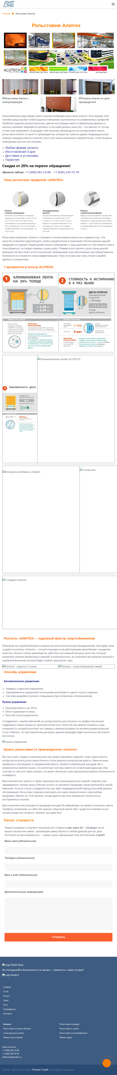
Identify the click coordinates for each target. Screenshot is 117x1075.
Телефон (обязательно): (20, 858)
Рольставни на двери (69, 1024)
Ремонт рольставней (12, 1037)
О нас (6, 991)
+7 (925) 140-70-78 (67, 172)
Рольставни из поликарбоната (73, 1033)
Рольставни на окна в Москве (17, 1028)
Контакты (7, 1014)
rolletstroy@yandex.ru (12, 1057)
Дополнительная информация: (24, 891)
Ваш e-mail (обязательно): (21, 875)
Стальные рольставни (13, 1033)
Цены (5, 1000)
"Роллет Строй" (40, 1069)
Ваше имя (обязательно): (21, 841)
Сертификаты (9, 1009)
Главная (6, 13)
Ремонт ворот (66, 1037)
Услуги (6, 996)
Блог (5, 1005)
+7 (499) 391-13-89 (38, 172)
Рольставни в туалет (69, 1028)
